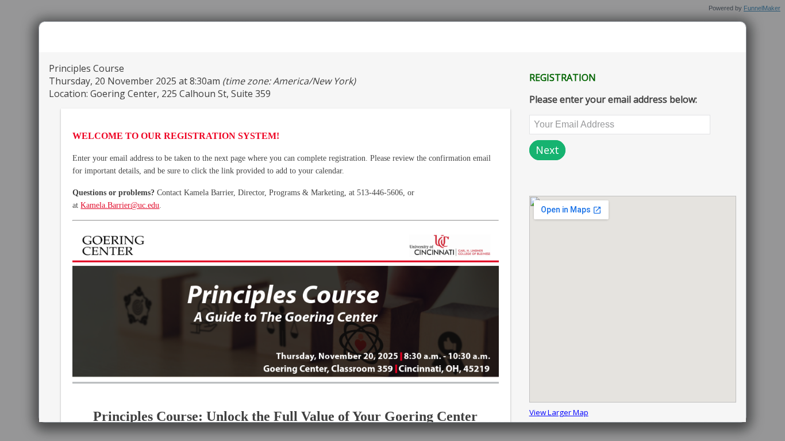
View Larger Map (558, 412)
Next (547, 150)
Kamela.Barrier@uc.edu (119, 205)
